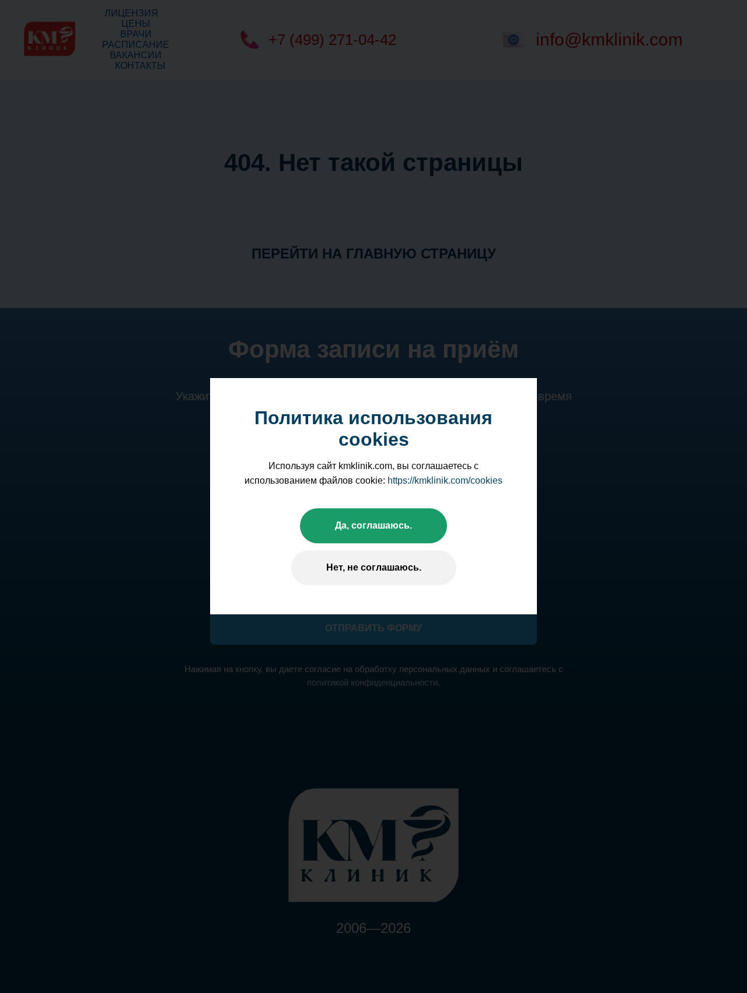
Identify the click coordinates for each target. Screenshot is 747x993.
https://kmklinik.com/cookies (445, 480)
